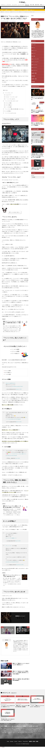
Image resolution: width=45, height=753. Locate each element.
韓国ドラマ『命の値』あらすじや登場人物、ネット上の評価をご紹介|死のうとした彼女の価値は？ (21, 672)
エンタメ (34, 44)
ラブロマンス (3, 4)
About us (20, 741)
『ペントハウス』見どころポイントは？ (10, 100)
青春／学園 (32, 4)
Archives (32, 175)
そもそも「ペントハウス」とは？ (11, 96)
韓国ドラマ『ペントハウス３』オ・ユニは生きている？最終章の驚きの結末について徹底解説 (12, 322)
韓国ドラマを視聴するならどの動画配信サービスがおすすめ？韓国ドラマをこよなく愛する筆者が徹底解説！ (37, 141)
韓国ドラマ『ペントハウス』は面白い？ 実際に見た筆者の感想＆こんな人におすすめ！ (12, 506)
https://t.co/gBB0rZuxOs (10, 383)
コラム (34, 47)
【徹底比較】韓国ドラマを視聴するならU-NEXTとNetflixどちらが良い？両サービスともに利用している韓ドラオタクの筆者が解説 (37, 155)
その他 (34, 56)
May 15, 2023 (17, 540)
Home (8, 741)
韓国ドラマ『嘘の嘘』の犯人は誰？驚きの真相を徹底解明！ (21, 679)
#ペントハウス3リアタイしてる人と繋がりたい (17, 453)
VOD (43, 146)
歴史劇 (41, 4)
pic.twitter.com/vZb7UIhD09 (11, 455)
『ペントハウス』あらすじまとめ (9, 113)
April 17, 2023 (18, 421)
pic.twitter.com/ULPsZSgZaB (15, 419)
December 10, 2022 (19, 564)
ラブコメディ (9, 4)
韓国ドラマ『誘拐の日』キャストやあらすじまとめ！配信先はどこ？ (21, 664)
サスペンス (27, 4)
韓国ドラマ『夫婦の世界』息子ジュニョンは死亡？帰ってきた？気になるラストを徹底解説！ (37, 124)
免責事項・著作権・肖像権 (33, 741)
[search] (43, 8)
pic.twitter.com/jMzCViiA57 (17, 386)
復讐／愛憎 (37, 4)
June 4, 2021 (17, 458)
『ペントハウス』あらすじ (9, 98)
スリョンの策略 (7, 102)
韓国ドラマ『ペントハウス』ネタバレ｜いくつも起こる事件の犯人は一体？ (12, 576)
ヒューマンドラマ (21, 4)
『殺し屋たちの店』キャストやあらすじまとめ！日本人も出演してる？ (8, 720)
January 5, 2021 (19, 389)
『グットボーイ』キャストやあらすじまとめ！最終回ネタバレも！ (8, 706)
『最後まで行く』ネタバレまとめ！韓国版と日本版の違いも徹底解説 (22, 706)
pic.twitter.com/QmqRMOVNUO (12, 561)
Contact (15, 741)
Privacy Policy (25, 741)
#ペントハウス (9, 538)
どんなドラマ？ (7, 94)
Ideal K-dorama (26, 743)
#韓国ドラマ (14, 538)
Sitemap (11, 741)
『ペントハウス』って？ (8, 92)
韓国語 (34, 81)
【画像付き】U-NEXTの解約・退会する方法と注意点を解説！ (37, 168)
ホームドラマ (14, 4)
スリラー (34, 53)
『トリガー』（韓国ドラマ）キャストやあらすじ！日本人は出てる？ (37, 706)
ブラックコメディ (36, 61)
